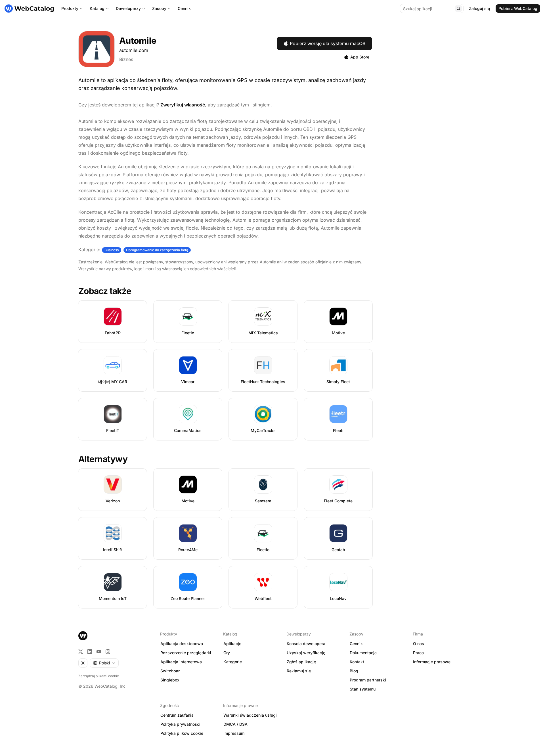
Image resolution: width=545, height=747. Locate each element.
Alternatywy (102, 459)
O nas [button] (418, 643)
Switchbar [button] (170, 670)
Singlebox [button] (169, 679)
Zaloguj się (479, 8)
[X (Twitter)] (80, 651)
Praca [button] (418, 652)
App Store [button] (359, 56)
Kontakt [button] (357, 661)
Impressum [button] (233, 733)
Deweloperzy (128, 8)
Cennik (184, 8)
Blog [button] (354, 670)
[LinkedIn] (89, 651)
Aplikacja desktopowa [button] (181, 643)
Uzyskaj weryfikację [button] (306, 652)
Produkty (69, 8)
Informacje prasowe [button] (431, 661)
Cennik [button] (356, 643)
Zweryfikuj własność (182, 105)
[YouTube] (99, 651)
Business (111, 250)
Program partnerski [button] (368, 679)
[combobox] (104, 663)
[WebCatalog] (82, 635)
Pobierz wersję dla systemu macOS (327, 43)
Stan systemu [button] (363, 689)
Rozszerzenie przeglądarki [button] (185, 652)
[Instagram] (108, 651)
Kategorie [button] (232, 661)
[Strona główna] (29, 8)
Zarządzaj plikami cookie (98, 676)
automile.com (133, 50)
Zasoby (159, 8)
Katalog (97, 8)
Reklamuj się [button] (299, 670)
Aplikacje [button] (232, 643)
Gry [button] (226, 652)
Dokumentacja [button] (363, 652)
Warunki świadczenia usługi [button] (250, 715)
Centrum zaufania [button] (177, 715)
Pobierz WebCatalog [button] (517, 8)
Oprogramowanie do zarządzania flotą (157, 250)
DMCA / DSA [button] (235, 724)
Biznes (126, 59)
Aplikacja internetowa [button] (181, 661)
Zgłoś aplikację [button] (301, 661)
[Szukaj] (458, 8)
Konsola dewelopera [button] (306, 643)
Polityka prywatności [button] (180, 724)
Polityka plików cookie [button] (181, 733)
